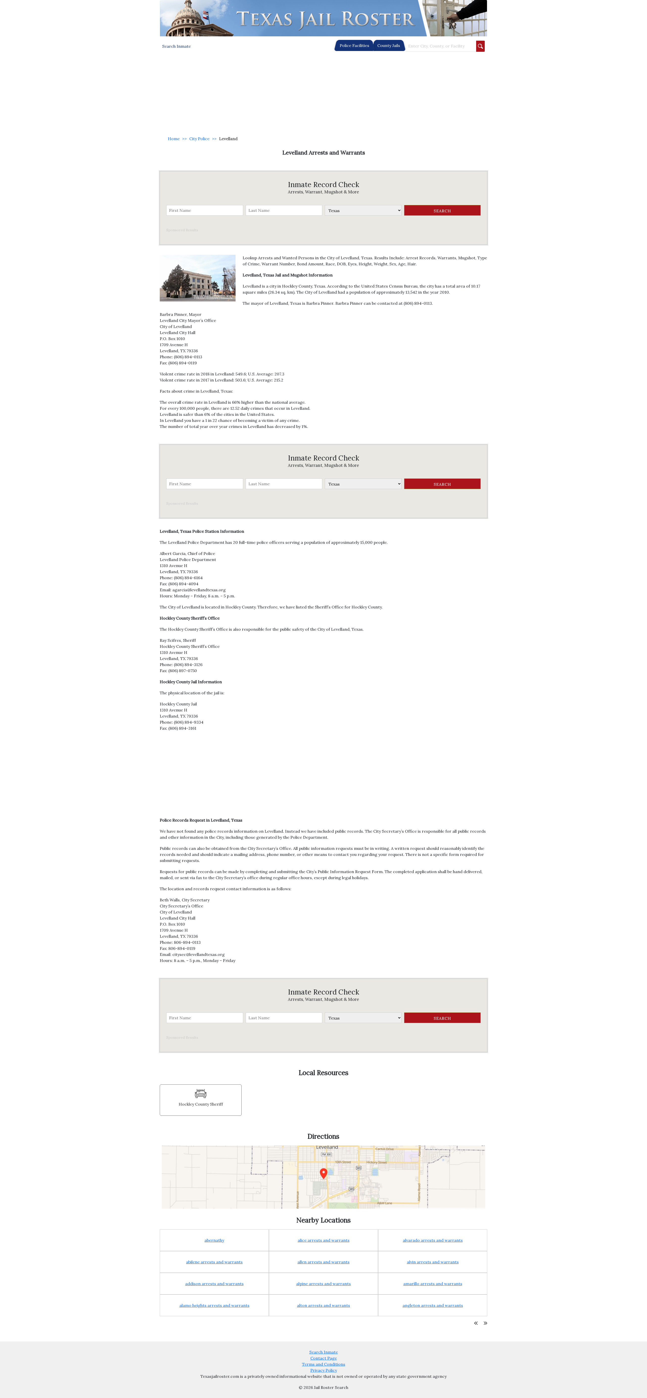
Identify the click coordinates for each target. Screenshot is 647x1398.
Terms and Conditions (323, 1364)
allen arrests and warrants (323, 1261)
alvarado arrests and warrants (433, 1240)
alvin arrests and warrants (433, 1261)
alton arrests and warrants (323, 1305)
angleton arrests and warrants (433, 1305)
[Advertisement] (323, 94)
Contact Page (323, 1358)
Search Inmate (323, 1352)
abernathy (214, 1240)
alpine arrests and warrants (323, 1283)
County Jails (388, 45)
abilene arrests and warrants (214, 1261)
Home (174, 138)
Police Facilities (354, 45)
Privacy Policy (323, 1370)
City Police (199, 138)
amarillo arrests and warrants (432, 1283)
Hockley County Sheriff (201, 1104)
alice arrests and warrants (324, 1240)
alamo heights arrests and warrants (214, 1305)
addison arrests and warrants (214, 1283)
